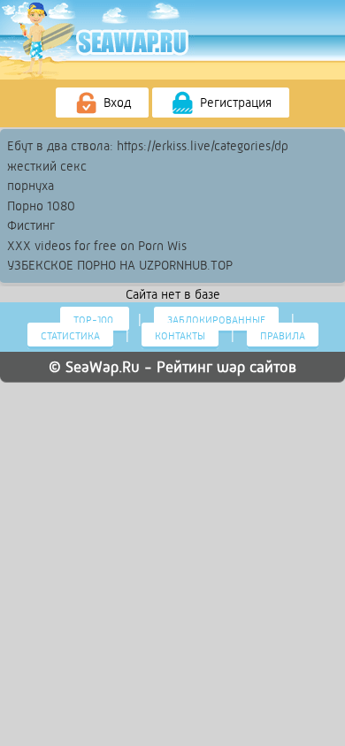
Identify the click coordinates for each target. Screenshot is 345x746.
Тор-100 (94, 320)
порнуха (30, 186)
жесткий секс (47, 166)
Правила (282, 336)
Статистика (70, 336)
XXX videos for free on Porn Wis (97, 246)
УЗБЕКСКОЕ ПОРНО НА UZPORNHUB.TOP (120, 265)
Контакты (180, 336)
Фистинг (31, 225)
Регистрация (234, 102)
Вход (115, 102)
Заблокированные (216, 320)
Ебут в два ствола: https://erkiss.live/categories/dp (147, 146)
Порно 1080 (41, 206)
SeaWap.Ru (102, 367)
